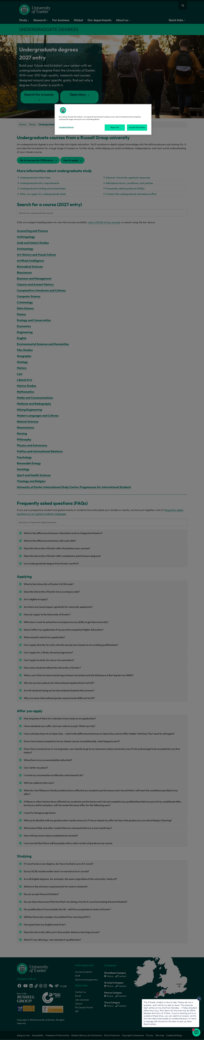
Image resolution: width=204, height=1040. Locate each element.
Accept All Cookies (137, 127)
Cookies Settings (66, 127)
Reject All (115, 127)
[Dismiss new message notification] (199, 999)
